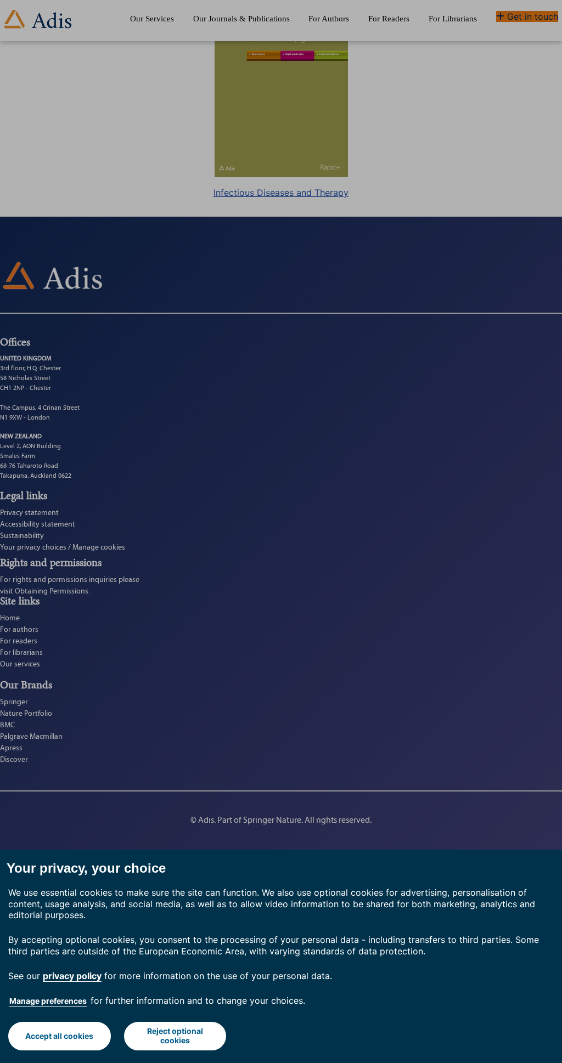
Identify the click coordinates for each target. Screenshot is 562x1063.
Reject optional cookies (175, 1035)
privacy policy (72, 975)
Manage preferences (48, 1000)
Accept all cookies (59, 1036)
